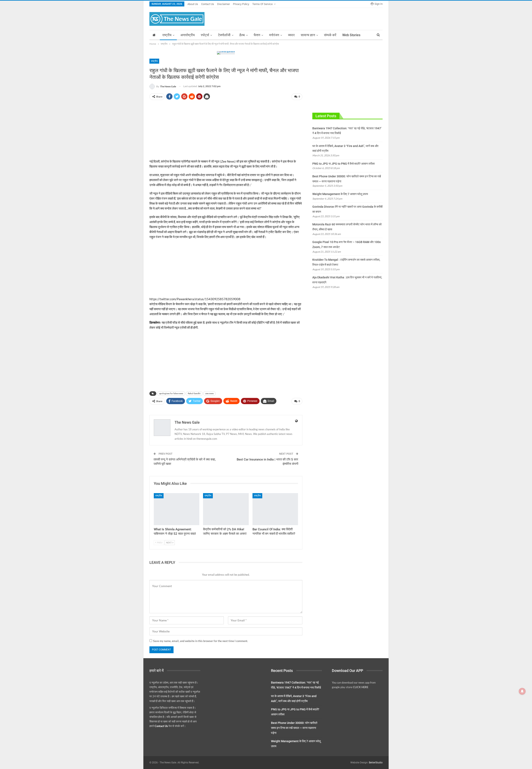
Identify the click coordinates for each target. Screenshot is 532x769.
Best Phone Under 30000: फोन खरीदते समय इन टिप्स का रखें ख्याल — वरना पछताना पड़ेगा (294, 727)
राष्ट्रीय (166, 35)
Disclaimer (223, 4)
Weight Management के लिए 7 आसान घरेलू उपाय (340, 194)
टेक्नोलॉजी (224, 35)
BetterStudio (376, 762)
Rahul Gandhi (194, 393)
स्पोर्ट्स (205, 35)
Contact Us (207, 4)
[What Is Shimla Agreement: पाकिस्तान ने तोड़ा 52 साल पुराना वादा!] (176, 509)
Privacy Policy (241, 4)
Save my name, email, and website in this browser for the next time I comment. (200, 641)
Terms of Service (262, 4)
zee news (209, 393)
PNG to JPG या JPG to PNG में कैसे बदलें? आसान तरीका (343, 163)
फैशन (257, 35)
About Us (192, 4)
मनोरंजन (274, 35)
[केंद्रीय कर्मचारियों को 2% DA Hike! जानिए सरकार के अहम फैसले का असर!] (226, 509)
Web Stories (351, 35)
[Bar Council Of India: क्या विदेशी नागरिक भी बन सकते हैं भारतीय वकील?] (275, 509)
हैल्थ (242, 35)
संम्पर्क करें (330, 35)
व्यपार (291, 35)
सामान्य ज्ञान (308, 35)
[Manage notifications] (522, 691)
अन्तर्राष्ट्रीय (187, 35)
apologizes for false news (171, 393)
